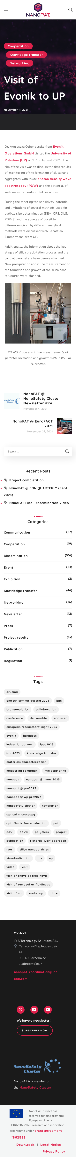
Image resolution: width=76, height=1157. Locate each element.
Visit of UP (14, 893)
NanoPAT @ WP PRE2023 (24, 797)
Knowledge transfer (26, 55)
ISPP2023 (13, 753)
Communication (17, 532)
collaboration (46, 709)
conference (14, 718)
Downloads (25, 1145)
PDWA (24, 832)
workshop (36, 893)
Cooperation (18, 46)
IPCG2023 (47, 744)
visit (25, 867)
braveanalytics (17, 709)
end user (60, 718)
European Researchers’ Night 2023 (31, 727)
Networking (19, 63)
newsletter (50, 805)
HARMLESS (30, 735)
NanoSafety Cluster (35, 1087)
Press (8, 626)
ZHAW (54, 893)
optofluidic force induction (26, 823)
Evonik (11, 735)
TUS (39, 858)
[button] (70, 9)
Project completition (26, 480)
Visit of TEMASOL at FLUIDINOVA (28, 884)
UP (51, 858)
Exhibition (12, 579)
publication (14, 840)
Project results (16, 637)
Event (8, 567)
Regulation (13, 661)
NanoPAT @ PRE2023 (21, 788)
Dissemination (16, 556)
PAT (56, 823)
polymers (42, 832)
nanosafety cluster (20, 805)
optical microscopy (20, 814)
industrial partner (19, 744)
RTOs (9, 849)
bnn (59, 700)
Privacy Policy (54, 1151)
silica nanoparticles (34, 849)
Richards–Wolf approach (48, 840)
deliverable (38, 718)
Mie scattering (55, 770)
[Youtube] (48, 1010)
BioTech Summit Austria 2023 (27, 700)
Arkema (12, 692)
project (61, 832)
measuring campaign (22, 770)
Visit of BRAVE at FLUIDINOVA (26, 875)
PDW (9, 832)
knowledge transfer (42, 753)
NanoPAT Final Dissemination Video (39, 503)
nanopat (12, 779)
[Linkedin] (34, 1010)
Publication (13, 649)
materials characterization (26, 762)
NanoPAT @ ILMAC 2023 (43, 779)
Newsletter (13, 614)
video (10, 867)
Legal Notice (50, 1145)
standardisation (18, 858)
